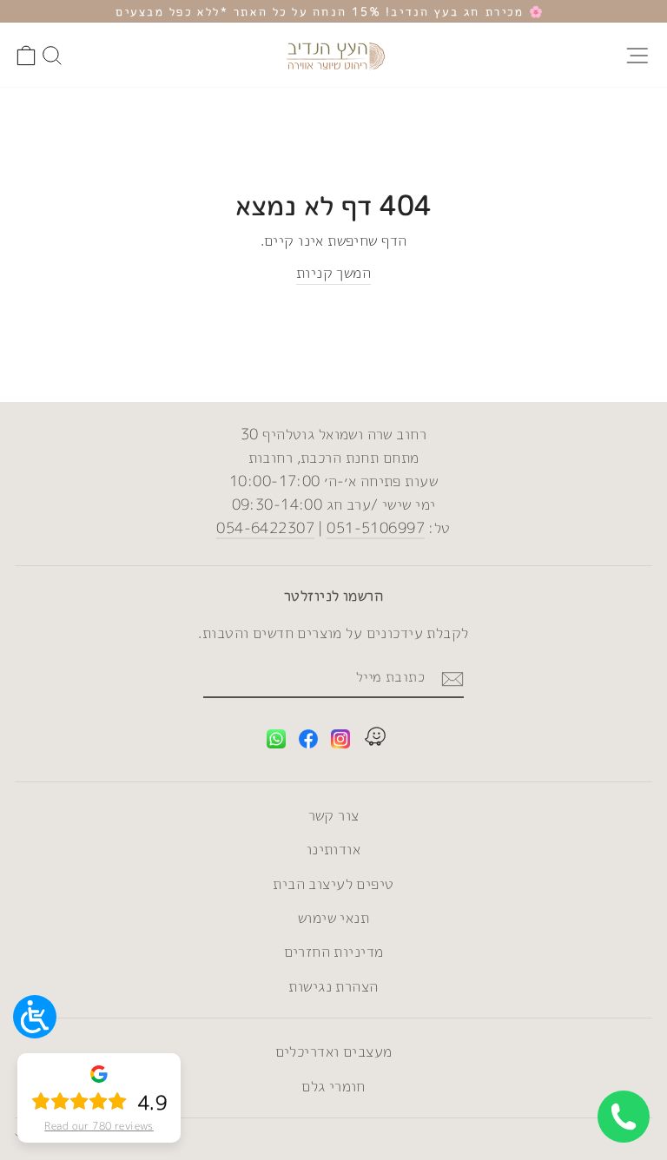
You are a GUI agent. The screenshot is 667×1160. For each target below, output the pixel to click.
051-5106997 (376, 527)
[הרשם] (452, 678)
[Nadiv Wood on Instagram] (340, 742)
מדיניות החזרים (334, 951)
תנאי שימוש (333, 917)
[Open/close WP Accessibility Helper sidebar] (34, 1016)
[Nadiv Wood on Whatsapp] (276, 742)
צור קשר (334, 815)
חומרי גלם (333, 1086)
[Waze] (375, 739)
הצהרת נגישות (333, 986)
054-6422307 (265, 527)
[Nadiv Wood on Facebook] (308, 742)
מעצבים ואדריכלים (334, 1051)
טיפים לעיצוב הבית (333, 883)
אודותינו (333, 849)
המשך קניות (333, 272)
